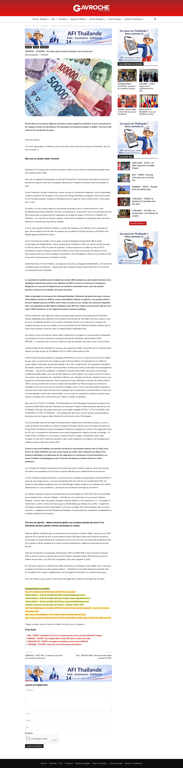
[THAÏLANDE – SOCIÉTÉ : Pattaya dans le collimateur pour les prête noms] (148, 75)
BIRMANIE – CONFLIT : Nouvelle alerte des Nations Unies (144, 188)
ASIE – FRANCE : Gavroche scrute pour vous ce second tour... (143, 177)
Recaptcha (29, 733)
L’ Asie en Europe (114, 19)
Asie (53, 19)
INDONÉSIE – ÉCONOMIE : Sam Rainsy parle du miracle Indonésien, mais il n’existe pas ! (59, 51)
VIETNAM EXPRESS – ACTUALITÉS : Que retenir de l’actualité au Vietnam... (127, 86)
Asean (36, 47)
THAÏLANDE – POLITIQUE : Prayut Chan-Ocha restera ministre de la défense (54, 644)
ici (38, 150)
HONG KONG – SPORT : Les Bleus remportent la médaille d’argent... (143, 165)
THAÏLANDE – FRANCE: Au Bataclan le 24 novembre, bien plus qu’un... (143, 201)
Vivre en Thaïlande (96, 19)
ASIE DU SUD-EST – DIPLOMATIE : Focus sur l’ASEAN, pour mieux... (147, 112)
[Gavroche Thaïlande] (91, 8)
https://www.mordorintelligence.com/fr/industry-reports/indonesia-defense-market (55, 614)
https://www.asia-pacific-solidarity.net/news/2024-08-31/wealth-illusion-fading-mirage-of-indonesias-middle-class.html (68, 618)
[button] (155, 19)
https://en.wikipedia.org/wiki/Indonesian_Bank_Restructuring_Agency (50, 592)
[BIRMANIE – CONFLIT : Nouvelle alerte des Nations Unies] (124, 190)
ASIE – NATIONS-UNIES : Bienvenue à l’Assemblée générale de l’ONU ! (94, 656)
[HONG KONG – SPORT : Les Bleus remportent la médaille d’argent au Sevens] (124, 166)
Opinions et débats (78, 19)
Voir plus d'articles (137, 223)
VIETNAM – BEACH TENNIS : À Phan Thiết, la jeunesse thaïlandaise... (127, 112)
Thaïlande (43, 19)
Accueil (35, 19)
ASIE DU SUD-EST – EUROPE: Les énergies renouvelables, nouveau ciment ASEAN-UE (58, 641)
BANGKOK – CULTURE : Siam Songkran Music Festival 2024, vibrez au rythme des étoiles (59, 638)
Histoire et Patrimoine (133, 19)
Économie (63, 19)
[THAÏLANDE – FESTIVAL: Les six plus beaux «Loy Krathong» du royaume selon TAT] (124, 213)
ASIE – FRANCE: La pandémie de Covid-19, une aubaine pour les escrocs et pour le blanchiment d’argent (65, 635)
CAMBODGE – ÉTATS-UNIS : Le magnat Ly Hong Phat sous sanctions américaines (44, 656)
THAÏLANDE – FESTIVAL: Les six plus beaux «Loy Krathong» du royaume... (145, 213)
